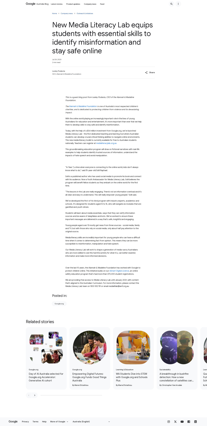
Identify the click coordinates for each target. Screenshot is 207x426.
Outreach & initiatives (85, 13)
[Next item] (35, 395)
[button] (150, 72)
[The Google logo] (13, 421)
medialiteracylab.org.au (106, 143)
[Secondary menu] (178, 4)
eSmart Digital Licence (119, 271)
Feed (102, 4)
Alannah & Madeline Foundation (83, 106)
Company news (90, 4)
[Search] (171, 4)
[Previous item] (29, 395)
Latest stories (57, 4)
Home (54, 13)
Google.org (59, 304)
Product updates (73, 4)
